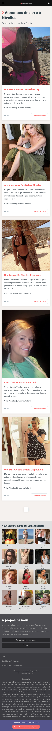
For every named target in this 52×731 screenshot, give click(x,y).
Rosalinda (26, 607)
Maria (43, 586)
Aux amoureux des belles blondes (22, 185)
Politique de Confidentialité (12, 665)
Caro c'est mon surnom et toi (20, 382)
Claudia (9, 586)
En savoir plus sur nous (26, 640)
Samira (9, 546)
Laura (26, 566)
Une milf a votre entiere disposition (23, 469)
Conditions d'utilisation (10, 661)
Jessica (9, 566)
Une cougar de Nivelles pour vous (22, 275)
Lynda (26, 546)
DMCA (4, 656)
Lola (26, 586)
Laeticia (9, 607)
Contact (26, 645)
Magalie (43, 546)
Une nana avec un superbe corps (22, 89)
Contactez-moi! (39, 116)
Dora (43, 566)
